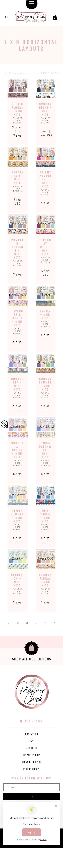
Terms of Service (31, 762)
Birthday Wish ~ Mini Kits (45, 247)
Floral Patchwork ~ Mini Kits (45, 450)
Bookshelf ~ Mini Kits (17, 384)
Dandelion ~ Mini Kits (17, 580)
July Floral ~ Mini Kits (45, 516)
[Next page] (54, 622)
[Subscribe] (31, 796)
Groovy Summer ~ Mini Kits (45, 384)
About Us (31, 748)
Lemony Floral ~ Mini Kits (45, 580)
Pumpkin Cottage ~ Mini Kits (17, 248)
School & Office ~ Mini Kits (17, 450)
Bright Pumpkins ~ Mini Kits (45, 179)
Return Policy (31, 769)
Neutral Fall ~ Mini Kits (17, 178)
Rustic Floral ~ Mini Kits (17, 109)
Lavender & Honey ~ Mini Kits (17, 318)
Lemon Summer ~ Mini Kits (17, 516)
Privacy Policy (31, 755)
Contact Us (31, 734)
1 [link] (8, 622)
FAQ (31, 741)
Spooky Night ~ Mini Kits (45, 109)
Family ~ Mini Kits (45, 314)
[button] (7, 16)
